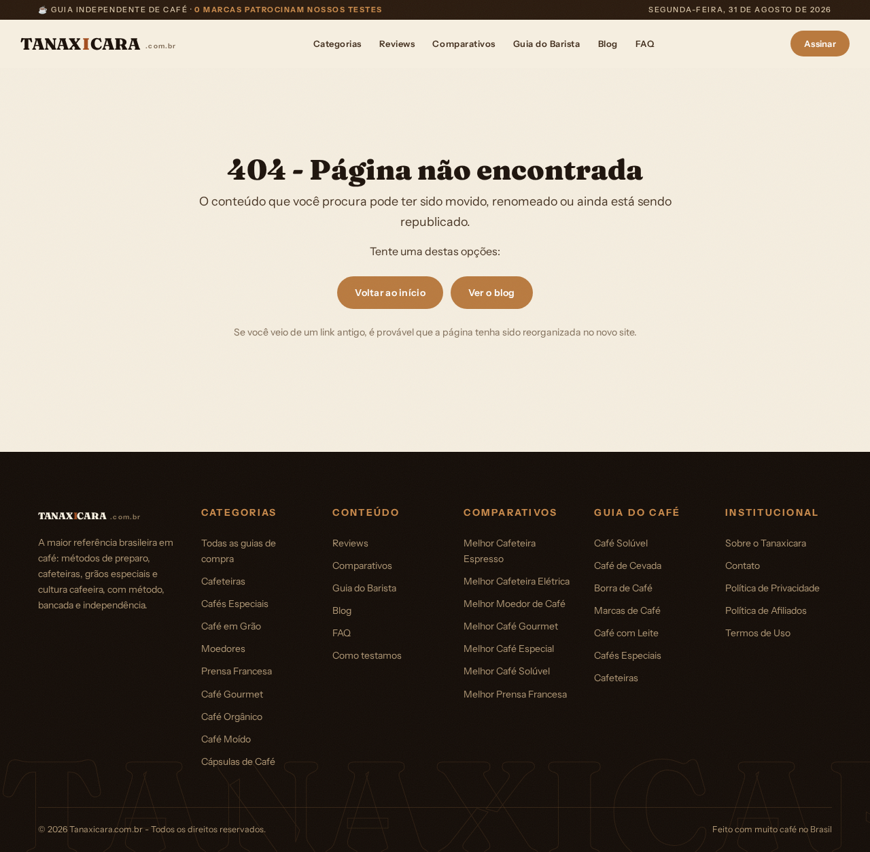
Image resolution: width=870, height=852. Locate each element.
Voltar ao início (390, 292)
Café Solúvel (621, 543)
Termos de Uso (757, 633)
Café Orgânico (231, 716)
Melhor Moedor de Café (515, 603)
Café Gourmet (232, 694)
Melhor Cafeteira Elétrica (517, 581)
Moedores (223, 648)
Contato (742, 565)
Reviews (397, 43)
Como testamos (367, 655)
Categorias (337, 43)
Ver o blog (491, 292)
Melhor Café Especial (509, 648)
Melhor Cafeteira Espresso (500, 551)
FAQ (645, 43)
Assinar (820, 43)
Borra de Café (623, 588)
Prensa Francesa (236, 671)
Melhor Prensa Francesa (515, 694)
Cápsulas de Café (238, 761)
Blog (608, 43)
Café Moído (226, 739)
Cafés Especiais (234, 603)
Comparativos (463, 43)
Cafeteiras (223, 581)
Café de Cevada (627, 565)
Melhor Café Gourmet (511, 626)
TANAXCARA (98, 44)
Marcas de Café (627, 610)
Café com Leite (626, 633)
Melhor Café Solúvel (507, 671)
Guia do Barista (546, 43)
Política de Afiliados (766, 610)
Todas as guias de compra (238, 551)
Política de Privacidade (772, 588)
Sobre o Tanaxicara (765, 543)
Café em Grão (231, 626)
